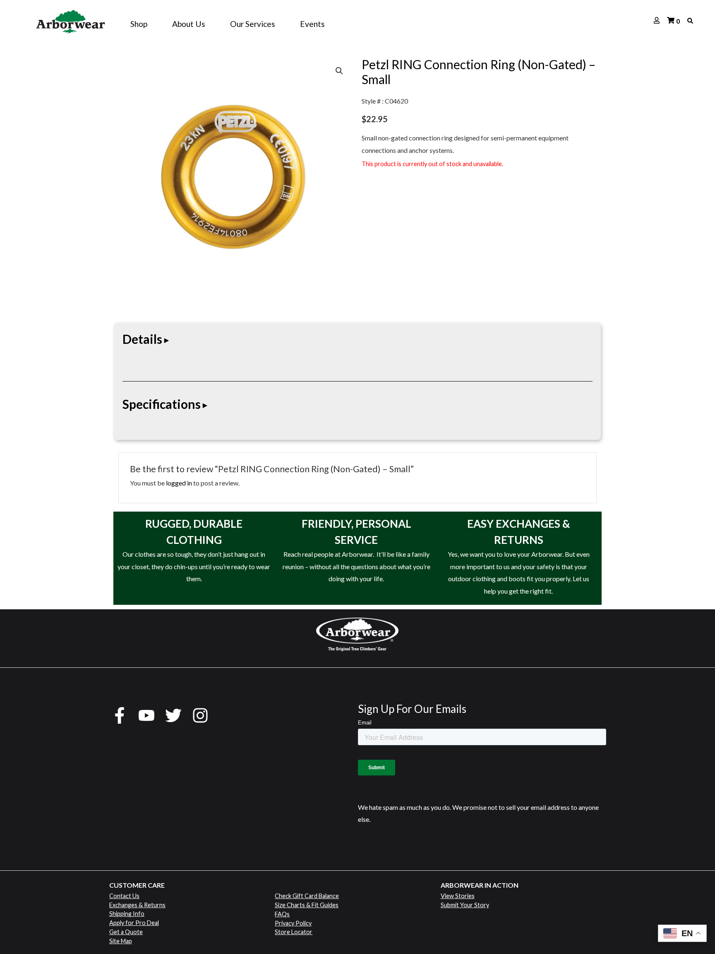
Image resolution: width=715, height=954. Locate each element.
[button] (339, 70)
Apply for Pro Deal (134, 922)
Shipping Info (126, 913)
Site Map (120, 940)
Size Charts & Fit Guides (306, 904)
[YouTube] (146, 715)
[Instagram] (200, 715)
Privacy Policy (293, 923)
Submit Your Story (465, 904)
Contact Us (124, 895)
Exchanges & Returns (137, 904)
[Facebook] (119, 715)
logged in (179, 483)
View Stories (458, 895)
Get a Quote (126, 931)
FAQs (282, 914)
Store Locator (293, 931)
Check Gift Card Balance (307, 895)
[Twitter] (173, 715)
